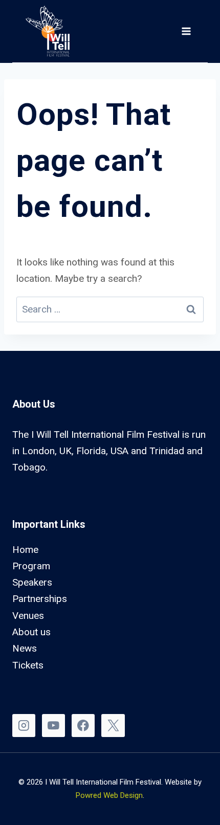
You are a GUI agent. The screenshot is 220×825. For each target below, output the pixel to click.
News (24, 648)
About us (31, 632)
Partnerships (39, 599)
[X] (112, 725)
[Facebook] (83, 725)
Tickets (27, 665)
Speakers (32, 582)
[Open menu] (185, 31)
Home (25, 549)
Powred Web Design (109, 795)
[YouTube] (53, 725)
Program (31, 566)
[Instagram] (23, 725)
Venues (28, 615)
